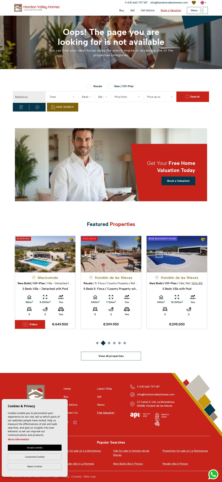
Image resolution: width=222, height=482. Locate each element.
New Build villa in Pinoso (128, 463)
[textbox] (62, 97)
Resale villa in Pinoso (175, 463)
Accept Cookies (34, 447)
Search (195, 96)
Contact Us (71, 412)
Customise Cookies (35, 456)
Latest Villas (104, 388)
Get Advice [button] (148, 10)
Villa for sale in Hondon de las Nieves (131, 453)
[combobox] (62, 96)
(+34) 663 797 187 (136, 2)
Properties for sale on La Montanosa (185, 450)
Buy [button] (121, 10)
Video (33, 324)
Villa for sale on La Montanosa (82, 450)
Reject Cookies (34, 466)
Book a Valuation (171, 10)
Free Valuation (105, 412)
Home (67, 388)
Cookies (76, 476)
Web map (90, 476)
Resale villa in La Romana (79, 463)
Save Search (65, 107)
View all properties (111, 356)
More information (18, 439)
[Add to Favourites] (71, 240)
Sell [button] (132, 10)
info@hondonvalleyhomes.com (169, 2)
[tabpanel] (45, 282)
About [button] (101, 404)
